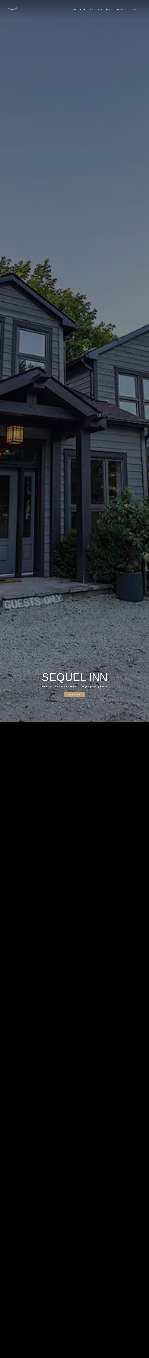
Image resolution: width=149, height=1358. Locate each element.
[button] (134, 9)
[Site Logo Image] (12, 10)
